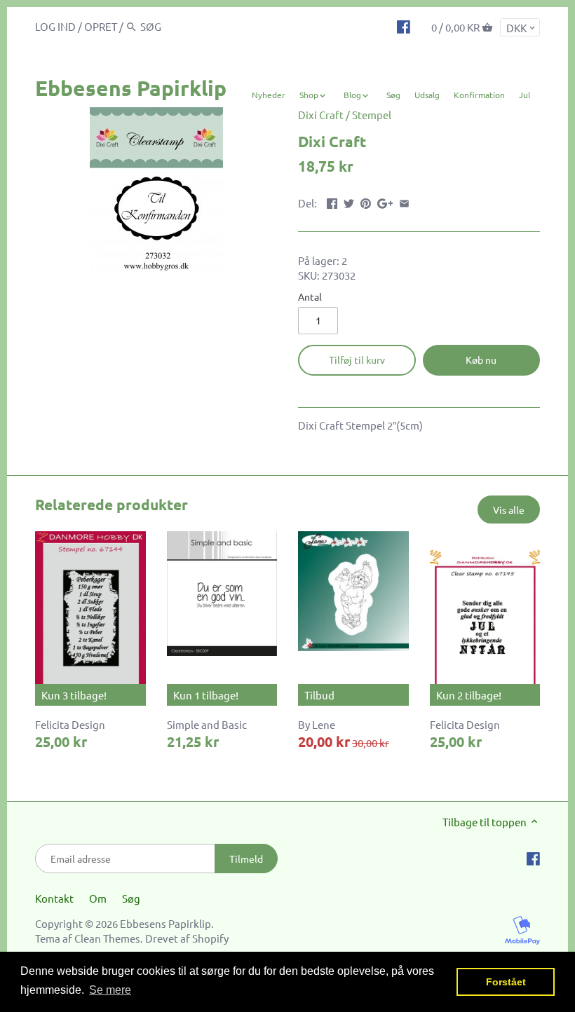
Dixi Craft (321, 114)
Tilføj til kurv (357, 359)
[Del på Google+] (385, 201)
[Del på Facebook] (332, 201)
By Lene (316, 724)
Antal (310, 296)
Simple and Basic (207, 724)
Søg (131, 898)
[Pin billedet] (365, 201)
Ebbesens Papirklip (130, 88)
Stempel (371, 114)
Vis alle (509, 509)
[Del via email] (404, 201)
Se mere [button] (110, 990)
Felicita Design (70, 724)
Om (98, 898)
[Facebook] (403, 26)
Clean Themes (107, 938)
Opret (100, 26)
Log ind (55, 26)
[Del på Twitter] (349, 201)
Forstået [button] (506, 981)
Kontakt (54, 898)
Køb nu (481, 359)
